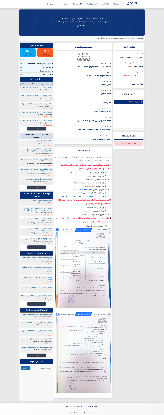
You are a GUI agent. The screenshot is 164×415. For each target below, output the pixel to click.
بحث (24, 368)
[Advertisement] (128, 116)
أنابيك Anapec (62, 4)
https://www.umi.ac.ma (83, 189)
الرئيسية (116, 4)
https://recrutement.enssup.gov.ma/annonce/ (77, 196)
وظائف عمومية (78, 4)
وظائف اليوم (106, 4)
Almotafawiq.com (72, 412)
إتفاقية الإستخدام (79, 406)
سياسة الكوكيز (93, 406)
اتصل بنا (68, 406)
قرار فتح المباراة (133, 101)
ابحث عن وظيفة (92, 4)
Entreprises (50, 4)
